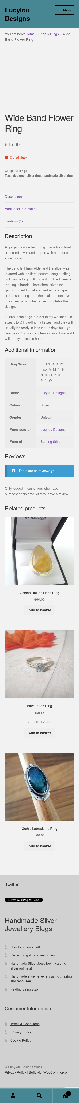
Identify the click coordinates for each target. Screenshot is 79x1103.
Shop (42, 33)
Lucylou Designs (17, 14)
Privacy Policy (21, 1032)
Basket (61, 1092)
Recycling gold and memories (32, 955)
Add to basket (39, 610)
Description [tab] (13, 196)
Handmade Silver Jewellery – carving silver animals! (38, 966)
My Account (13, 1096)
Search (39, 1096)
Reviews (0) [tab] (14, 221)
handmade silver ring (58, 175)
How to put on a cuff (25, 947)
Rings (54, 33)
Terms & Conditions (25, 1023)
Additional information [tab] (21, 208)
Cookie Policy (20, 1040)
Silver (44, 405)
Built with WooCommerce (48, 1072)
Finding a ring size (24, 989)
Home (30, 33)
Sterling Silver (51, 441)
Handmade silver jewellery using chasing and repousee (41, 978)
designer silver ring (27, 175)
